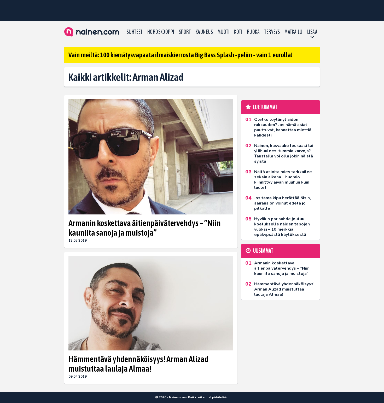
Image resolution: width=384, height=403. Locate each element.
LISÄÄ (312, 32)
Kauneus (204, 32)
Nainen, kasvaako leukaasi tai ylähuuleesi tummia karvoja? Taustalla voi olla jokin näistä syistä (283, 153)
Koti (238, 32)
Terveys (272, 32)
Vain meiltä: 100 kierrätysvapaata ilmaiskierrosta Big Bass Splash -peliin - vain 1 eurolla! (180, 55)
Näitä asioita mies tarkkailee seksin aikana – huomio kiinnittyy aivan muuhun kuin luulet (283, 179)
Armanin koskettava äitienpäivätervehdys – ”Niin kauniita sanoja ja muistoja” (144, 227)
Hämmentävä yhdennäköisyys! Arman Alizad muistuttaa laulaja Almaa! (138, 363)
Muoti (223, 32)
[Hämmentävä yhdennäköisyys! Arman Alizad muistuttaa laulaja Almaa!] (150, 303)
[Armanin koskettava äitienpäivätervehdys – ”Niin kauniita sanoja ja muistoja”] (150, 157)
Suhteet (135, 32)
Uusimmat (263, 251)
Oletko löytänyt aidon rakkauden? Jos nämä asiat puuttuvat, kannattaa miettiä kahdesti (282, 127)
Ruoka (253, 32)
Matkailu (293, 32)
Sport (185, 32)
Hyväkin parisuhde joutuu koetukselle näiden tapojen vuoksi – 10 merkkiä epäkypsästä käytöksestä (282, 226)
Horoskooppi (160, 32)
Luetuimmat (265, 107)
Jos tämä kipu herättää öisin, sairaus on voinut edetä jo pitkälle (282, 203)
